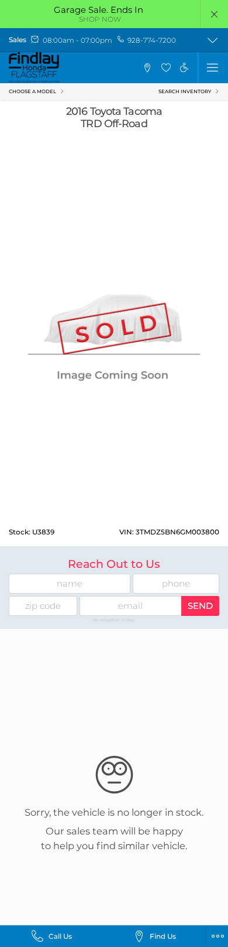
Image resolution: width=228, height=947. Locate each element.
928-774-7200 (151, 40)
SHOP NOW (100, 19)
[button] (214, 14)
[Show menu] (213, 67)
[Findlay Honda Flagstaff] (34, 67)
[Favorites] (166, 67)
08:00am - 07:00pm (77, 40)
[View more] (213, 40)
